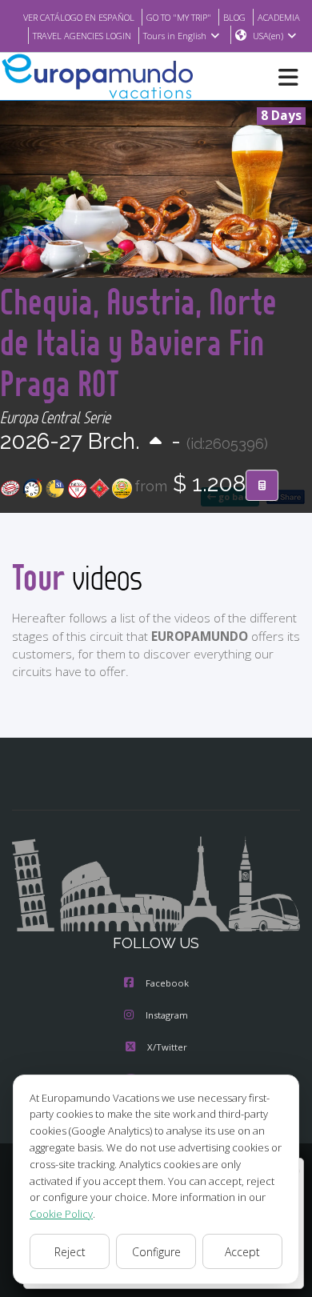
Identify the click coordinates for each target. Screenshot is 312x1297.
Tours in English (174, 36)
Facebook (167, 983)
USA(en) (268, 36)
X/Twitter (167, 1047)
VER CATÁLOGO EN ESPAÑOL (78, 17)
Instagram (167, 1015)
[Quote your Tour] (262, 486)
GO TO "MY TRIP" (178, 17)
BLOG (234, 17)
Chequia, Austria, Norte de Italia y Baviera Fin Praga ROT (138, 342)
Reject (70, 1251)
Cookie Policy (61, 1214)
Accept (242, 1251)
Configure (156, 1251)
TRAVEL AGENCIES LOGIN (82, 36)
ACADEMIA (279, 17)
